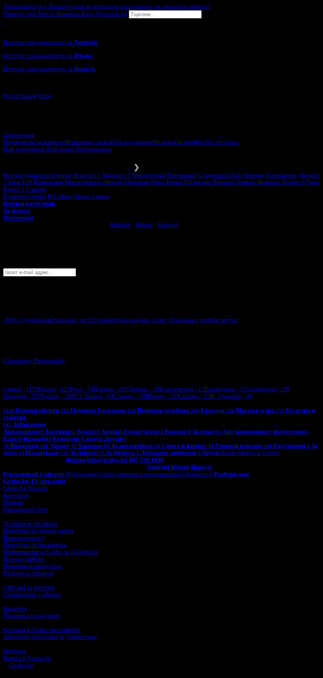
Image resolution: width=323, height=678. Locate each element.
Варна (54, 389)
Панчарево (181, 175)
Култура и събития (28, 573)
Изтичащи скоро (88, 142)
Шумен (160, 396)
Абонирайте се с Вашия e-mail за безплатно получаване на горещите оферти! (106, 6)
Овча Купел (167, 182)
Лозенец (267, 182)
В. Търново (231, 396)
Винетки (15, 608)
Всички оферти (24, 559)
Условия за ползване (30, 523)
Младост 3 (116, 175)
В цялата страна (24, 196)
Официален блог (25, 509)
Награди (14, 651)
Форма (75, 460)
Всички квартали (26, 175)
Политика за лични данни (38, 530)
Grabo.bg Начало (25, 488)
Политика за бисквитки (35, 545)
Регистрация (20, 95)
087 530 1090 (146, 460)
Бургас (58, 396)
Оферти (20, 14)
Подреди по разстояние (34, 142)
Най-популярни (25, 149)
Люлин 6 (292, 182)
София (21, 389)
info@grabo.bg (107, 460)
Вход (45, 95)
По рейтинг (190, 142)
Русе (81, 389)
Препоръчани (93, 149)
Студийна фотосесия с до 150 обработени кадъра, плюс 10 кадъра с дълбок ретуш (127, 320)
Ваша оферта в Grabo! (250, 453)
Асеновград (267, 389)
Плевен (110, 389)
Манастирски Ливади (94, 182)
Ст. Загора (93, 396)
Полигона (197, 182)
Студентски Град (220, 175)
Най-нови (61, 149)
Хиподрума (281, 175)
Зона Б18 (20, 182)
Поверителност (24, 537)
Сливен (129, 396)
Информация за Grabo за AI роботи (50, 552)
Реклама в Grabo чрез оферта (41, 629)
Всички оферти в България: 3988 (47, 403)
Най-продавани (131, 142)
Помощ (13, 502)
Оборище (137, 182)
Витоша (223, 182)
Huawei (168, 224)
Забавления (18, 135)
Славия (36, 189)
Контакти (16, 495)
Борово (254, 175)
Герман (245, 182)
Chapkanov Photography (34, 360)
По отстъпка (222, 142)
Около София (91, 196)
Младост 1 (87, 175)
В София (59, 196)
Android (120, 224)
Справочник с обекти (32, 594)
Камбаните (48, 182)
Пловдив (22, 396)
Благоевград (182, 389)
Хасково (193, 396)
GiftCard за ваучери (29, 587)
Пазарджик (225, 389)
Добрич (144, 389)
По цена (163, 142)
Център (61, 175)
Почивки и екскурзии (32, 566)
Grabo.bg (21, 665)
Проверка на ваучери (31, 615)
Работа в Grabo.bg (27, 658)
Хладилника (148, 175)
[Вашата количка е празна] (4, 21)
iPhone (144, 224)
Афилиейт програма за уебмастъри (50, 637)
